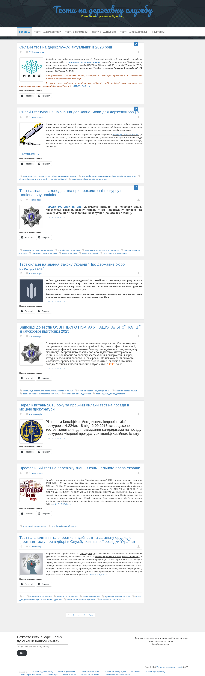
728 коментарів (36, 52)
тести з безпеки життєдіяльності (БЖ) (41, 393)
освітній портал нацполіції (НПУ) (94, 390)
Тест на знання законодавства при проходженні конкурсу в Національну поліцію (70, 192)
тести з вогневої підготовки (78, 393)
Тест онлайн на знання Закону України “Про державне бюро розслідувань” (72, 266)
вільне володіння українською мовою (90, 179)
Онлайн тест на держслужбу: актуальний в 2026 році (65, 47)
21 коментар (35, 546)
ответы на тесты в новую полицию (102, 249)
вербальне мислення (67, 596)
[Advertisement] (168, 87)
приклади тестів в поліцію (44, 252)
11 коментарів (36, 116)
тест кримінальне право (34, 525)
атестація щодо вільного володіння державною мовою (50, 176)
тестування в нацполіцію (115, 252)
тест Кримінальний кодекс (64, 525)
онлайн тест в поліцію (69, 249)
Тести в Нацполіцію (104, 31)
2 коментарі (35, 336)
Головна (24, 31)
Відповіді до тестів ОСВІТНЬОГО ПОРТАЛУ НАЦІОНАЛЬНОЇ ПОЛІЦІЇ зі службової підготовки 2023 (79, 329)
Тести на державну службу (102, 9)
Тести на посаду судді (134, 31)
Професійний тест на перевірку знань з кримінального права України (79, 467)
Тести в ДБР (52, 674)
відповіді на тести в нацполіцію (38, 249)
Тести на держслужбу (47, 31)
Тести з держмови (76, 31)
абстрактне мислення (41, 596)
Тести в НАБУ (69, 674)
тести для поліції (90, 252)
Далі (91, 614)
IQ (24, 596)
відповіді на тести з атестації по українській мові (42, 179)
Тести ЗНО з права (90, 674)
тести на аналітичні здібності (81, 599)
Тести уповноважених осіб (117, 674)
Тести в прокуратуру (155, 671)
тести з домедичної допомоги (110, 393)
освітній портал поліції (126, 390)
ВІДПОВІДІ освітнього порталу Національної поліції (48, 390)
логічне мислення (91, 596)
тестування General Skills (112, 599)
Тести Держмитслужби (30, 674)
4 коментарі (35, 199)
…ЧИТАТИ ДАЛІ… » (80, 86)
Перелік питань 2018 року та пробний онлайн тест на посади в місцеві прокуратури (74, 407)
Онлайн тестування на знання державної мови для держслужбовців (79, 111)
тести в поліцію (69, 252)
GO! (22, 652)
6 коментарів (35, 273)
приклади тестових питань (126, 134)
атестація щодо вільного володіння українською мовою (109, 176)
